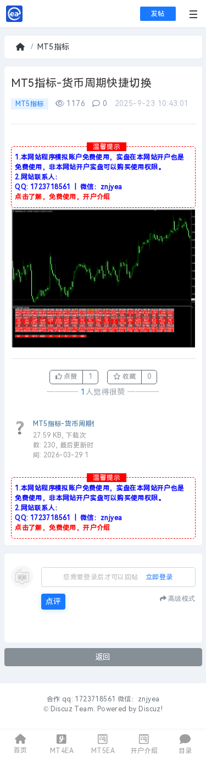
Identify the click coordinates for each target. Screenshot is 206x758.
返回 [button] (103, 657)
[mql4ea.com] (14, 20)
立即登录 (159, 577)
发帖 (158, 14)
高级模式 (181, 598)
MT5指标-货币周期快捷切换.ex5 (83, 424)
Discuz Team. (73, 709)
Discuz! (150, 709)
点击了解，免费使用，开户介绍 (62, 197)
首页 (20, 47)
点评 (53, 601)
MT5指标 (53, 47)
